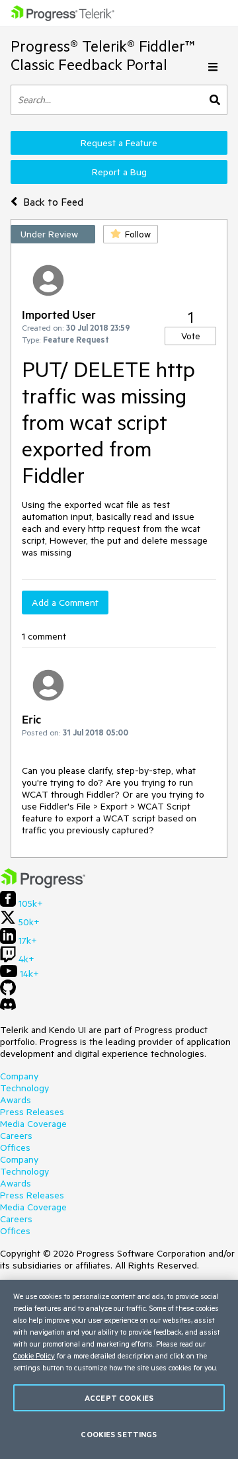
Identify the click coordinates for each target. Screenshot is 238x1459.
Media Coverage (33, 1124)
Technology (24, 1088)
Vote (190, 336)
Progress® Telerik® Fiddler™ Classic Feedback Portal (103, 55)
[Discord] (8, 1007)
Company (19, 1076)
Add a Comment (65, 602)
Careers (16, 1136)
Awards (15, 1100)
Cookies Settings (119, 1434)
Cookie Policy (34, 1355)
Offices (15, 1147)
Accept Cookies (119, 1398)
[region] (119, 1369)
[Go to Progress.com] (43, 885)
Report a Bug (119, 172)
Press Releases (32, 1112)
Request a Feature (119, 143)
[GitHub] (8, 992)
